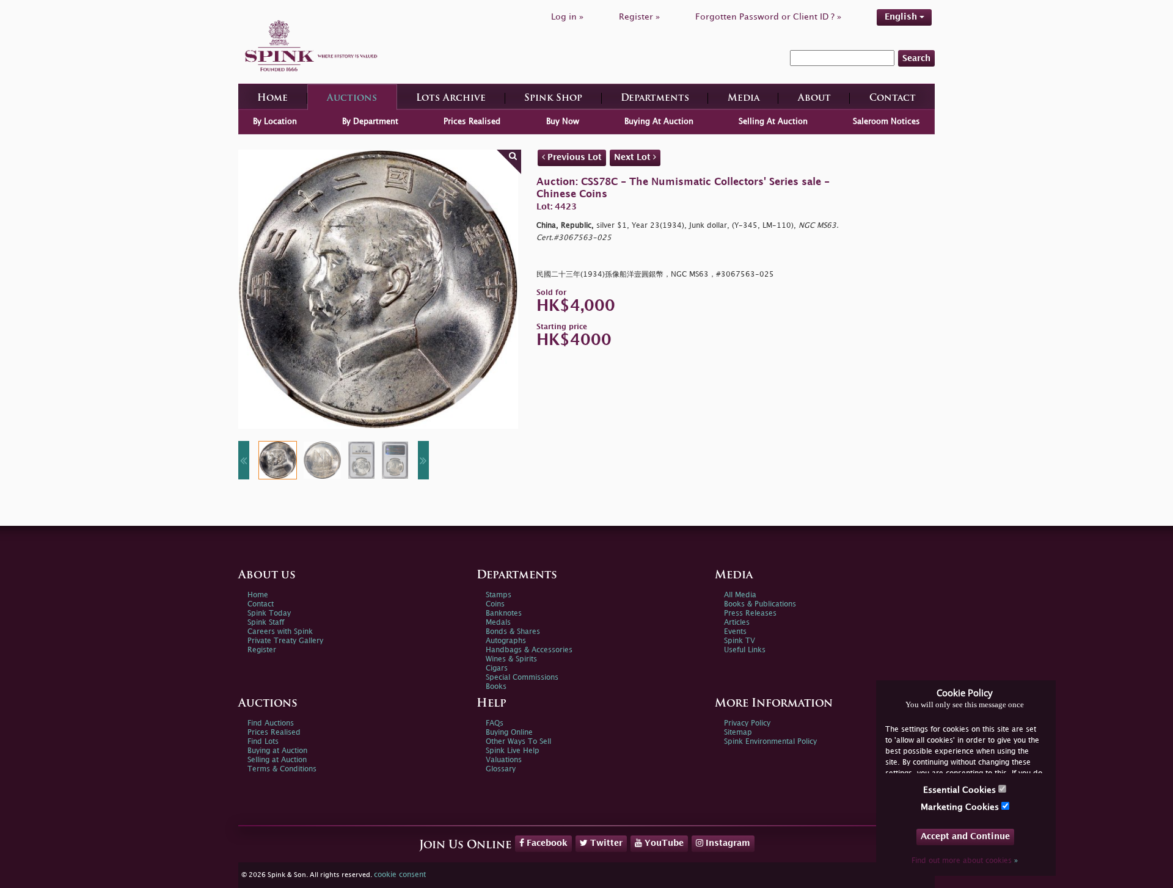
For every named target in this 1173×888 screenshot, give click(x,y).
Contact (892, 98)
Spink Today (269, 613)
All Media (740, 595)
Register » (639, 17)
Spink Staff (265, 622)
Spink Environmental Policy (770, 741)
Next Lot (633, 157)
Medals (498, 622)
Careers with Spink (280, 631)
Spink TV (739, 641)
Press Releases (750, 613)
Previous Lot (573, 157)
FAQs (494, 723)
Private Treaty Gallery (285, 641)
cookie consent (400, 875)
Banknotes (504, 613)
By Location (275, 121)
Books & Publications (760, 604)
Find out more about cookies (965, 860)
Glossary (501, 769)
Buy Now (562, 121)
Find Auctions (270, 723)
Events (735, 631)
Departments (655, 98)
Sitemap (738, 732)
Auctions (352, 98)
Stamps (498, 595)
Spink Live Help (512, 751)
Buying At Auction (658, 121)
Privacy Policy (747, 723)
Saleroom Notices (886, 121)
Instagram (726, 843)
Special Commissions (522, 677)
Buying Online (509, 732)
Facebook (546, 843)
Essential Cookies (960, 790)
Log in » (567, 17)
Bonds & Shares (513, 631)
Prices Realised (472, 121)
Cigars (497, 668)
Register (261, 650)
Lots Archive (451, 98)
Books (496, 686)
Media (743, 98)
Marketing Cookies (961, 807)
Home (272, 98)
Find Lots (263, 741)
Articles (737, 622)
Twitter (605, 843)
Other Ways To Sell (518, 741)
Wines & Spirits (511, 659)
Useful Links (745, 650)
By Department (370, 121)
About (814, 98)
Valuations (504, 760)
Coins (495, 604)
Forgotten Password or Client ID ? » (768, 17)
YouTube (663, 843)
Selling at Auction (277, 760)
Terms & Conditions (281, 769)
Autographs (506, 641)
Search (916, 58)
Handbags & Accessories (529, 650)
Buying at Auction (277, 751)
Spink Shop (553, 98)
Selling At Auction (773, 121)
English (902, 17)
